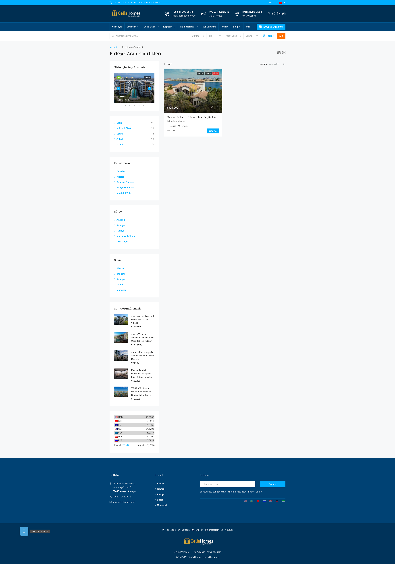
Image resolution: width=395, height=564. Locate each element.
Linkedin (199, 530)
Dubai (119, 284)
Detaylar (213, 131)
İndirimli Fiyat (123, 128)
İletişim (224, 26)
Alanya (120, 268)
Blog (235, 26)
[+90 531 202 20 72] (24, 531)
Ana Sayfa (117, 26)
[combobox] (198, 36)
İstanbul (120, 273)
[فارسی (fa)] (282, 501)
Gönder (273, 484)
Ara (281, 35)
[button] (282, 2)
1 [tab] (126, 105)
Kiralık (119, 144)
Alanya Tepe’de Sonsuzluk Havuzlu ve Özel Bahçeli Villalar (142, 337)
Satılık (119, 123)
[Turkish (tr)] (256, 501)
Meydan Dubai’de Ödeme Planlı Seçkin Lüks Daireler (197, 117)
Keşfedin (167, 26)
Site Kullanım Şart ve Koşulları (207, 552)
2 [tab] (131, 105)
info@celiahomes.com (184, 15)
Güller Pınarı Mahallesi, (124, 487)
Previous (118, 88)
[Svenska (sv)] (250, 501)
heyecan (185, 530)
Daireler (120, 171)
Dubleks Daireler (125, 182)
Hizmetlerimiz (187, 26)
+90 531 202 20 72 (183, 12)
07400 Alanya (249, 15)
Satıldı (119, 133)
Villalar (120, 176)
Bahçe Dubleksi (125, 187)
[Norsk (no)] (269, 501)
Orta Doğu (122, 241)
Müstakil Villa (123, 193)
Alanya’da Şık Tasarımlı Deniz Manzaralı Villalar (142, 319)
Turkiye (120, 230)
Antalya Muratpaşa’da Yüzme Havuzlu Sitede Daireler (142, 355)
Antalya (120, 225)
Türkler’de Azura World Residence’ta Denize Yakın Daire (141, 391)
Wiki (248, 26)
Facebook (170, 530)
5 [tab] (145, 105)
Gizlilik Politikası (181, 552)
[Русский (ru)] (263, 501)
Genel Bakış (149, 26)
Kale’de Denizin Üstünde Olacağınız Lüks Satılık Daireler (141, 373)
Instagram (214, 530)
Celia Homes (215, 15)
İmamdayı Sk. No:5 (252, 12)
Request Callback (272, 27)
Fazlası (270, 35)
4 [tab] (140, 105)
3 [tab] (135, 105)
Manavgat (121, 290)
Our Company (209, 26)
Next (149, 88)
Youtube (229, 530)
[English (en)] (244, 501)
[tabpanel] (134, 88)
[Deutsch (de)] (275, 501)
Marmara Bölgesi (125, 236)
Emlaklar (131, 26)
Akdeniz (120, 220)
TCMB (126, 445)
